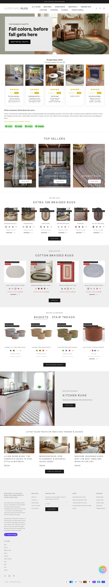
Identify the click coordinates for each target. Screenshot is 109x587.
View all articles (54, 471)
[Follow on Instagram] (9, 576)
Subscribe (52, 509)
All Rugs (36, 7)
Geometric (86, 7)
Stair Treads (63, 317)
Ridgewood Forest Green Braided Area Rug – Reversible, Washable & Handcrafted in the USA (28, 223)
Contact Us (34, 500)
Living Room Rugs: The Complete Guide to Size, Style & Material (18, 459)
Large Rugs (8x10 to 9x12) (80, 503)
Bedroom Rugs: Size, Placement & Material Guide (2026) (52, 459)
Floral (64, 10)
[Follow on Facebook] (5, 576)
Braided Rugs (99, 497)
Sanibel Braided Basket (41, 347)
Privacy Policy (35, 508)
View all (54, 300)
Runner (74, 508)
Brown (6, 547)
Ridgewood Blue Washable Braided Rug (10, 223)
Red (5, 564)
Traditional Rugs (100, 508)
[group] (54, 34)
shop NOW (54, 238)
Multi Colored (7, 559)
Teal (5, 567)
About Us (34, 497)
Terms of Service (35, 505)
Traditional (78, 10)
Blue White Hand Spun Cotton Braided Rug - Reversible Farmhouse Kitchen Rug (94, 285)
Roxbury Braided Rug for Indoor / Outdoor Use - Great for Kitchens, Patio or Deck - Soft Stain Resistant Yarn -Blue (80, 223)
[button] (3, 84)
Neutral (6, 556)
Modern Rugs (99, 500)
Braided (48, 7)
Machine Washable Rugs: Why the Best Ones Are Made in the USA (89, 459)
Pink (5, 561)
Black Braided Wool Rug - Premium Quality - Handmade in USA (98, 223)
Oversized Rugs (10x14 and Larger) (82, 505)
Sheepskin (60, 7)
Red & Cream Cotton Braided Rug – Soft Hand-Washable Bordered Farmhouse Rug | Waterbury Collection (67, 285)
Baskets (41, 317)
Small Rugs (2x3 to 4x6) (79, 497)
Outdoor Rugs (100, 503)
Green (5, 553)
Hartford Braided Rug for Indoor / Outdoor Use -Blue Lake (45, 223)
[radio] (6, 227)
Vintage (43, 10)
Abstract (73, 7)
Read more (7, 465)
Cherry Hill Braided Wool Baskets (15, 347)
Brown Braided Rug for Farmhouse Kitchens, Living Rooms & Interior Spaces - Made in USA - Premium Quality (63, 223)
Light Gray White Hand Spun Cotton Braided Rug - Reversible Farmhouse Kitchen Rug (15, 285)
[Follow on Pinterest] (14, 576)
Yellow (6, 570)
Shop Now (25, 181)
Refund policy (35, 503)
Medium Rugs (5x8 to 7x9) (80, 500)
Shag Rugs (99, 505)
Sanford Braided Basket (67, 347)
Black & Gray (7, 550)
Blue (5, 545)
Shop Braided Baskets (54, 365)
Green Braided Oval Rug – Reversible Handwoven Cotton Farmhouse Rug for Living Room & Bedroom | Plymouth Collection (41, 285)
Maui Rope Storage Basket (93, 347)
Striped (54, 10)
